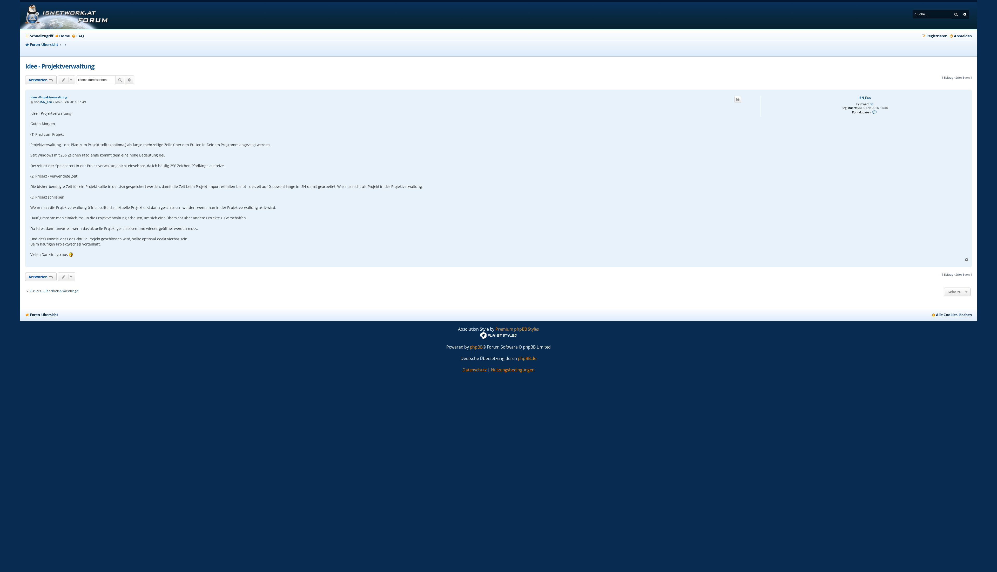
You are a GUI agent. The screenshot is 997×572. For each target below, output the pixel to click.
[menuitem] (62, 36)
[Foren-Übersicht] (65, 15)
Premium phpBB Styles (517, 329)
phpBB (476, 347)
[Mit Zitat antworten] (738, 99)
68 (871, 104)
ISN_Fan (865, 98)
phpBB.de (527, 358)
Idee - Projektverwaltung (60, 66)
